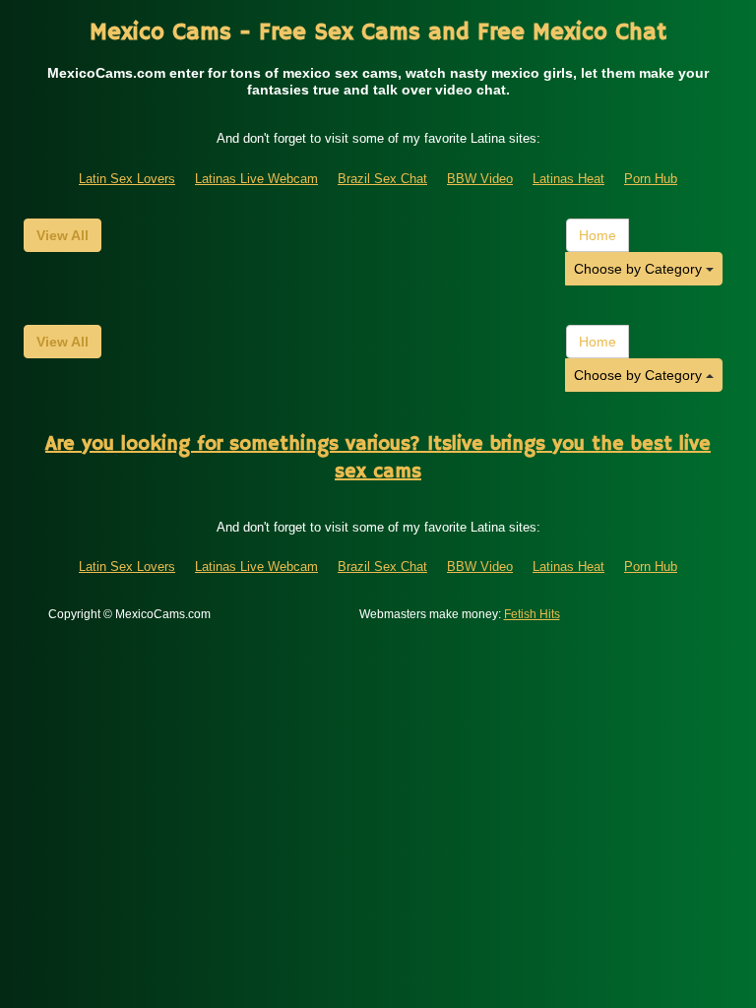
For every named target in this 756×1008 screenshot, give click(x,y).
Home (597, 235)
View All (62, 235)
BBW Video (480, 178)
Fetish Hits (532, 614)
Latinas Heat (568, 178)
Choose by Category (640, 269)
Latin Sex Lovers (127, 178)
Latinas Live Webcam (256, 178)
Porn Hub (650, 178)
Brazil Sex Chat (382, 178)
